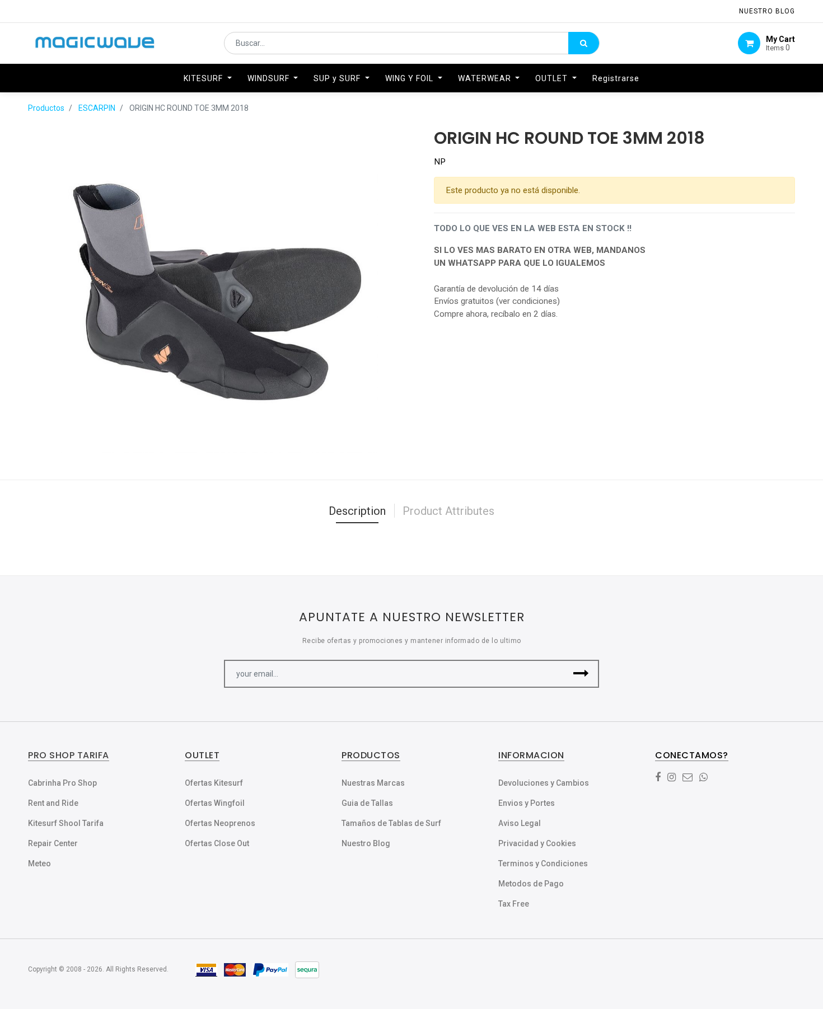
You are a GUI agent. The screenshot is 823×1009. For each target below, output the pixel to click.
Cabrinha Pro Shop (62, 782)
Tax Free (513, 903)
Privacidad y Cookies (537, 843)
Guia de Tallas (367, 803)
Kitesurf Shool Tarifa (66, 823)
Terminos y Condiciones (543, 863)
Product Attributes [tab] (448, 511)
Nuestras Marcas (373, 782)
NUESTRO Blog (767, 11)
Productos (46, 108)
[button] (581, 674)
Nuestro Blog (366, 843)
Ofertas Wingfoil (215, 803)
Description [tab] (357, 511)
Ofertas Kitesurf (214, 782)
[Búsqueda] (583, 43)
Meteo (39, 863)
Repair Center (53, 843)
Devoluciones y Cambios (543, 782)
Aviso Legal (519, 823)
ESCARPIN (96, 108)
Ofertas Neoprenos (220, 823)
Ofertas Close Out (217, 843)
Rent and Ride (53, 803)
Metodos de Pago (531, 883)
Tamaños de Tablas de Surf (391, 823)
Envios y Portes (526, 803)
